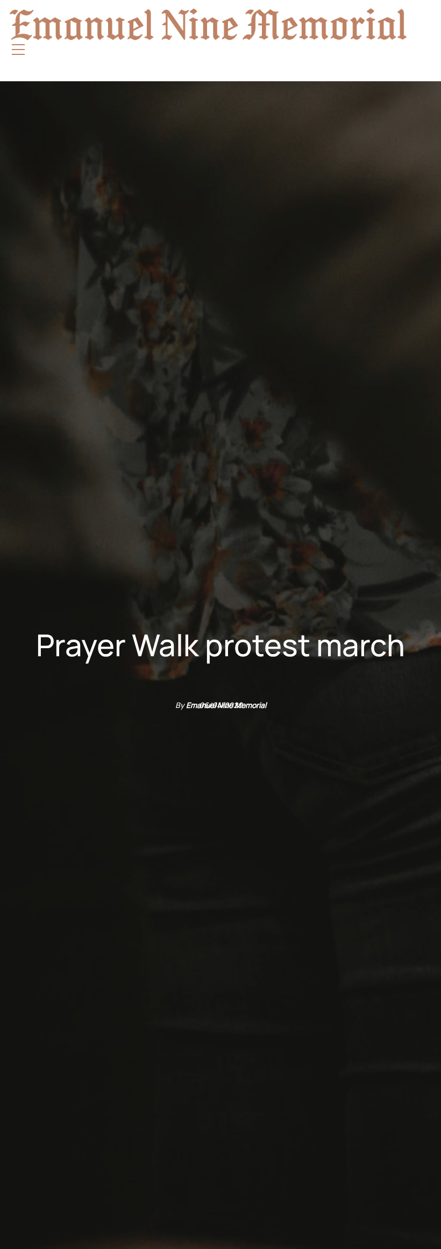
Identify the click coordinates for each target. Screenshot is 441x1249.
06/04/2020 (221, 705)
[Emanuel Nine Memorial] (198, 24)
